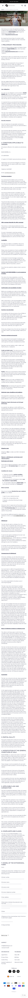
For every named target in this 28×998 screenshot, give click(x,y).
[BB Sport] (10, 5)
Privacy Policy (4, 957)
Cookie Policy (4, 959)
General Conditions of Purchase (6, 963)
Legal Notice (4, 954)
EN (18, 976)
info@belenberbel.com (10, 172)
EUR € (10, 976)
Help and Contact (19, 962)
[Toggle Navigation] (2, 5)
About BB (17, 954)
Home (2, 9)
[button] (22, 5)
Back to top (4, 935)
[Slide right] (26, 1)
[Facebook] (9, 971)
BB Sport (14, 991)
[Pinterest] (18, 971)
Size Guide (17, 959)
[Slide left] (2, 1)
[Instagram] (14, 971)
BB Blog (17, 957)
